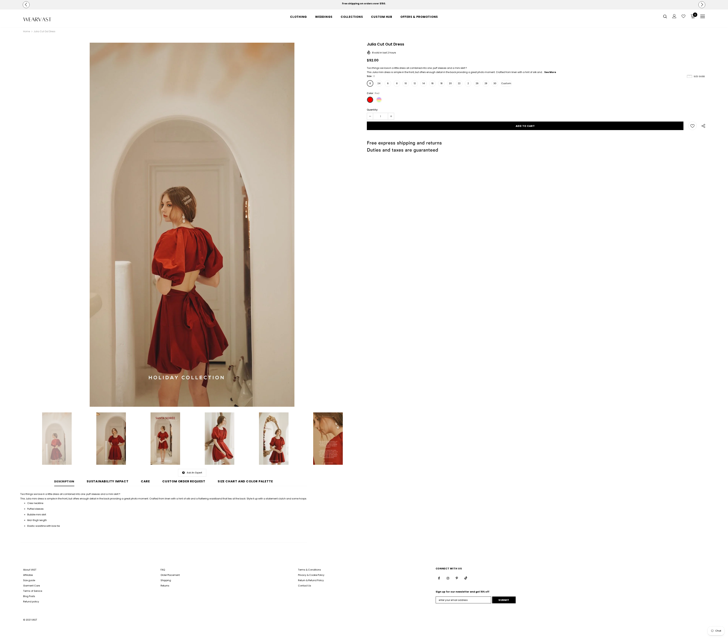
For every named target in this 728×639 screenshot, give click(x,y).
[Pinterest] (456, 578)
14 (423, 83)
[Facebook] (439, 578)
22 (459, 83)
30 (494, 83)
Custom (506, 83)
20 (450, 83)
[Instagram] (448, 578)
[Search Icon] (665, 16)
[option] (364, 4)
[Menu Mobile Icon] (702, 16)
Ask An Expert (194, 472)
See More (550, 72)
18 (441, 83)
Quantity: (372, 109)
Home (26, 31)
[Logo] (45, 19)
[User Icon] (674, 16)
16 (432, 83)
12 (415, 83)
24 (378, 83)
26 (477, 83)
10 (406, 83)
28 (486, 83)
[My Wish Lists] (683, 16)
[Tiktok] (465, 578)
